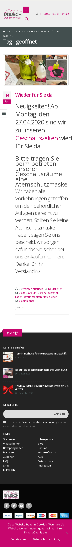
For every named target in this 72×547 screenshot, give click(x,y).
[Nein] (67, 533)
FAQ (5, 461)
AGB (40, 457)
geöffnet (53, 293)
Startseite (9, 439)
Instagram (29, 506)
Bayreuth (31, 293)
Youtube (21, 506)
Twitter (14, 506)
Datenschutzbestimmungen (38, 422)
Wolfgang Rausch (32, 289)
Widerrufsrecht (47, 452)
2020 (22, 293)
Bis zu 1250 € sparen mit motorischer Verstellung (41, 369)
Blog (40, 443)
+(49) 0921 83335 (49, 14)
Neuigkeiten (55, 289)
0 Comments (26, 301)
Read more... (22, 308)
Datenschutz (45, 461)
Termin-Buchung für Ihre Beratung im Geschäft (40, 353)
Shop (6, 465)
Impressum (45, 465)
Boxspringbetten (13, 448)
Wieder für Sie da (34, 94)
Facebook (7, 506)
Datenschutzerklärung (47, 539)
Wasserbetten (11, 443)
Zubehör (8, 457)
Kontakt (64, 14)
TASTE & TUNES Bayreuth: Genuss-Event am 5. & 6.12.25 (41, 387)
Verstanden (18, 539)
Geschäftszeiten (37, 138)
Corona (42, 293)
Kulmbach (9, 470)
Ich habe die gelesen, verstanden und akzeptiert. (34, 424)
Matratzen (9, 452)
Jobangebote (45, 439)
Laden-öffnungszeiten (28, 297)
